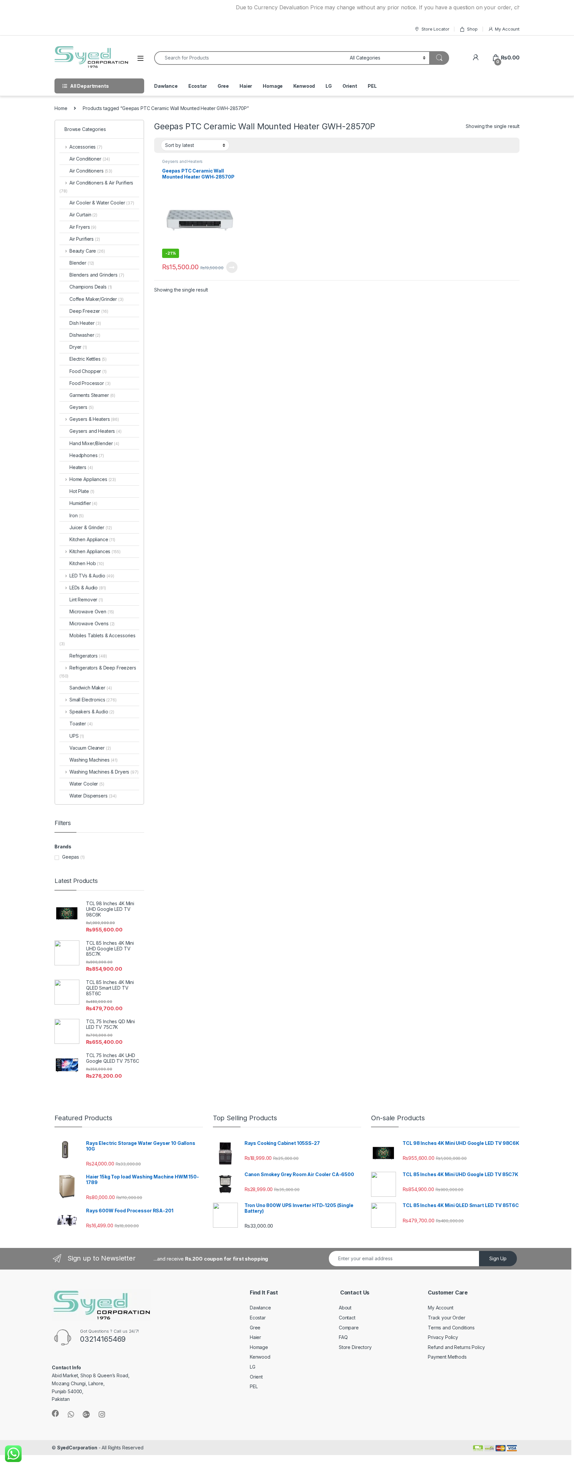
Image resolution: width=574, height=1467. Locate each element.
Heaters (81, 467)
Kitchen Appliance (92, 539)
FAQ (343, 1337)
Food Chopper (88, 371)
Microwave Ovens (92, 623)
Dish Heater (85, 323)
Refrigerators (88, 656)
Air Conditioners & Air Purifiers (96, 186)
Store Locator (435, 29)
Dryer (78, 347)
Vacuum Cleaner (90, 748)
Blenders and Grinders (96, 275)
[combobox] (250, 58)
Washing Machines (93, 760)
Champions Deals (90, 287)
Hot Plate (81, 491)
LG (329, 86)
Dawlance (166, 86)
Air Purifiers (84, 239)
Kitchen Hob (86, 563)
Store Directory (355, 1347)
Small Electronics (93, 699)
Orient (349, 86)
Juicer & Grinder (90, 527)
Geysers (81, 407)
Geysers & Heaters (94, 419)
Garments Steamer (92, 395)
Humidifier (83, 503)
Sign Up (498, 1258)
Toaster (80, 723)
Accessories (85, 147)
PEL (372, 86)
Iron (76, 515)
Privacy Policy (443, 1337)
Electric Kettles (88, 359)
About (345, 1307)
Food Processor (90, 383)
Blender (81, 263)
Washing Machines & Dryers (104, 772)
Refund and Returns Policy (456, 1347)
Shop (472, 29)
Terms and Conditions (451, 1327)
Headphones (86, 455)
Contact (347, 1317)
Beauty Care (87, 251)
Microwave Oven (91, 611)
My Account (507, 29)
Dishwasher (84, 335)
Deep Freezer (88, 311)
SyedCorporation (77, 1447)
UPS (76, 736)
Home (60, 108)
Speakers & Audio (91, 711)
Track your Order (446, 1317)
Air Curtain (83, 214)
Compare (349, 1327)
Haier (245, 86)
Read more (232, 267)
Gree (223, 86)
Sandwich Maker (90, 687)
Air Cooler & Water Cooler (101, 202)
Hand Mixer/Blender (94, 443)
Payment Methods (447, 1357)
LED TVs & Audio (91, 575)
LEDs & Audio (87, 587)
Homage (273, 86)
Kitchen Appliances (94, 551)
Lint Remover (86, 599)
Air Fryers (82, 227)
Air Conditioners (90, 171)
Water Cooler (86, 784)
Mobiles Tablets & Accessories (97, 639)
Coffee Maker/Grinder (96, 299)
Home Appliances (92, 479)
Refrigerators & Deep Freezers (97, 671)
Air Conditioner (89, 159)
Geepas (70, 857)
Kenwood (304, 86)
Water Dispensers (93, 795)
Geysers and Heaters (182, 161)
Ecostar (197, 86)
